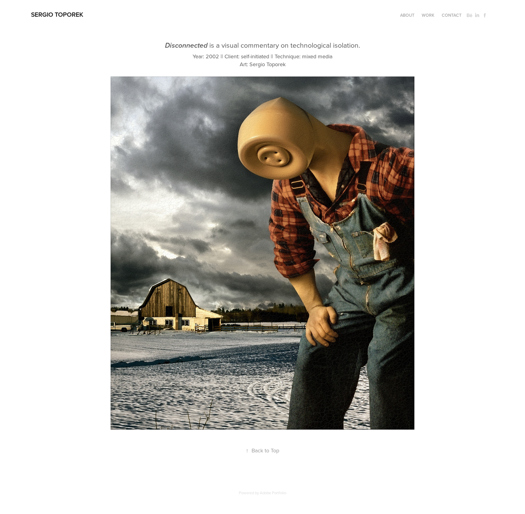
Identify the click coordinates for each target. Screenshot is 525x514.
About (407, 15)
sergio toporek (57, 14)
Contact (452, 15)
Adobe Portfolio (273, 492)
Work (428, 15)
